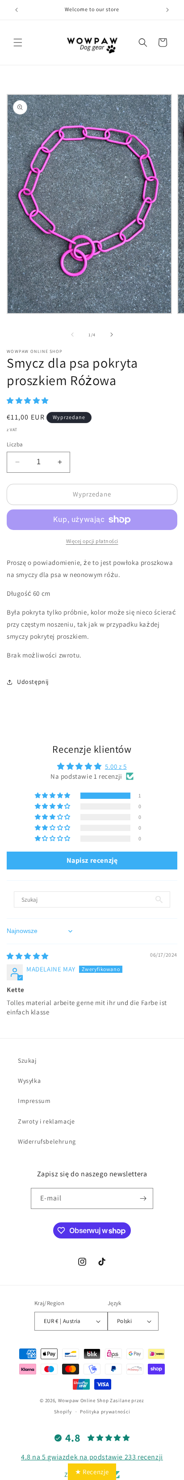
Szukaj (27, 1060)
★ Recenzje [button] (92, 1471)
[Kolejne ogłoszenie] (167, 10)
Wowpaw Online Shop (83, 1400)
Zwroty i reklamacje (46, 1121)
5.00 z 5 (116, 766)
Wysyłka (29, 1081)
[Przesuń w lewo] (72, 334)
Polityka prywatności (105, 1411)
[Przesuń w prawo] (111, 334)
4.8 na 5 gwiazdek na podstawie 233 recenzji (92, 1457)
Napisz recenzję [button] (92, 860)
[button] (18, 42)
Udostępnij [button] (33, 682)
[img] (28, 956)
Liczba (15, 444)
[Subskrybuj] (143, 1198)
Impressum (34, 1101)
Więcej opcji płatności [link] (92, 541)
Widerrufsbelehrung (47, 1141)
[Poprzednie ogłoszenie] (16, 10)
